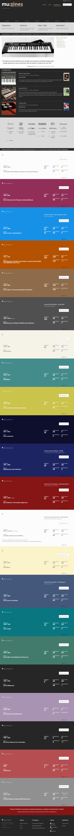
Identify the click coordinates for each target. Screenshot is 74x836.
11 (62, 403)
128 (45, 319)
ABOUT (44, 4)
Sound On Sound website (35, 541)
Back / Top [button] (64, 177)
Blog (54, 831)
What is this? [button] (37, 149)
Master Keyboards (24, 73)
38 (45, 653)
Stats (21, 828)
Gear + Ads (42, 25)
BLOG (50, 4)
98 (45, 532)
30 (62, 261)
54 (45, 168)
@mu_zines (52, 825)
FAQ (21, 825)
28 (45, 433)
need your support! (64, 34)
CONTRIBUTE (56, 4)
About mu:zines (23, 823)
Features (23, 25)
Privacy (64, 825)
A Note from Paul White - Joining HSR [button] (54, 304)
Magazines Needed (36, 825)
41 (62, 318)
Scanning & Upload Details (38, 828)
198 (54, 257)
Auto (70, 0)
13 (45, 625)
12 (62, 195)
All (54, 195)
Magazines (6, 25)
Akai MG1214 (23, 88)
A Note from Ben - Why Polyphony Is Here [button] (55, 214)
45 (45, 229)
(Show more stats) (42, 34)
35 (62, 257)
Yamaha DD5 (22, 103)
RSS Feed (53, 828)
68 (45, 466)
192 (54, 285)
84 (45, 196)
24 (45, 597)
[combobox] (67, 4)
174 (54, 261)
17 (54, 167)
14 (62, 228)
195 (45, 286)
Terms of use (65, 823)
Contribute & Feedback (37, 823)
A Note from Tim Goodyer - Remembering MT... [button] (56, 484)
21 (62, 285)
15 (62, 408)
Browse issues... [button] (64, 159)
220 (45, 258)
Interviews (60, 25)
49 (45, 404)
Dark (68, 0)
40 (45, 347)
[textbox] (66, 5)
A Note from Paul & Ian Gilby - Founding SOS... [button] (56, 517)
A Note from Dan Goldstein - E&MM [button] (53, 451)
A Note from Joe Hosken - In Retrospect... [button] (55, 582)
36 (54, 403)
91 (45, 499)
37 (62, 171)
